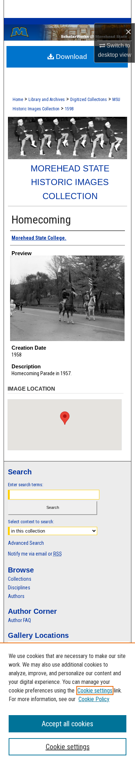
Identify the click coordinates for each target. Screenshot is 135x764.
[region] (67, 703)
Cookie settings (94, 690)
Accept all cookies (67, 723)
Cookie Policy (93, 699)
